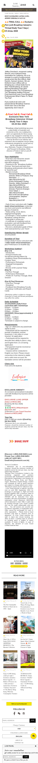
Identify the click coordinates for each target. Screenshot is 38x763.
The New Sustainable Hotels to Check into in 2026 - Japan (10, 607)
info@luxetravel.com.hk (19, 460)
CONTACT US (19, 743)
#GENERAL (18, 563)
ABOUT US (19, 740)
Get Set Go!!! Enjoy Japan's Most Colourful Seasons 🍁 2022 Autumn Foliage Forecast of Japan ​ (27, 643)
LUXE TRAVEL (9, 13)
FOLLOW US (19, 566)
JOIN (32, 720)
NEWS (17, 13)
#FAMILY (25, 563)
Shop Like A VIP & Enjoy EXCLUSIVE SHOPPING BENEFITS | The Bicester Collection (9, 643)
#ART (12, 563)
